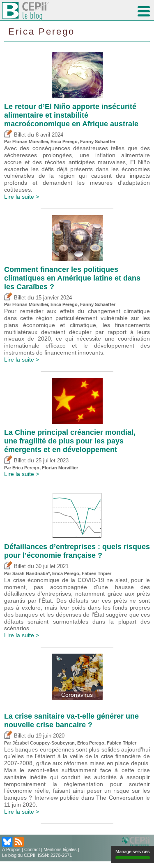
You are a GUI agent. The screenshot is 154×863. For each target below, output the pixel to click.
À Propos (11, 849)
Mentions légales (60, 849)
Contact (32, 849)
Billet (19, 135)
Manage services (132, 851)
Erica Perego (41, 31)
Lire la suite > (21, 196)
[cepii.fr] (137, 841)
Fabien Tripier (96, 573)
